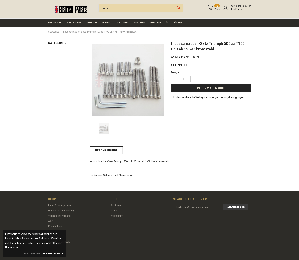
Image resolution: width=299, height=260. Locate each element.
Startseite (53, 31)
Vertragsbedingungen (232, 97)
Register (246, 6)
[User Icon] (225, 8)
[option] (128, 80)
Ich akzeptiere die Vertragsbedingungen (197, 97)
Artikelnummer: (180, 57)
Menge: (175, 72)
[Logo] (70, 9)
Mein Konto (236, 9)
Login (233, 6)
